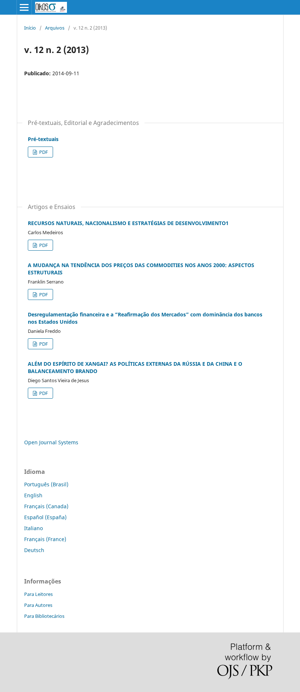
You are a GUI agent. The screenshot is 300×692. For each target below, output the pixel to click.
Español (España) (45, 517)
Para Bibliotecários (44, 616)
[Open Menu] (24, 7)
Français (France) (45, 539)
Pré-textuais (43, 139)
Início (30, 27)
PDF (43, 152)
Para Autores (38, 605)
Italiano (33, 528)
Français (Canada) (46, 506)
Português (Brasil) (46, 484)
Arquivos (54, 27)
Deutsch (34, 550)
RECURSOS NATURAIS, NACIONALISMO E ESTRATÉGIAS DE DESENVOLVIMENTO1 (128, 223)
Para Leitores (38, 594)
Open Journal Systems (51, 442)
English (33, 495)
